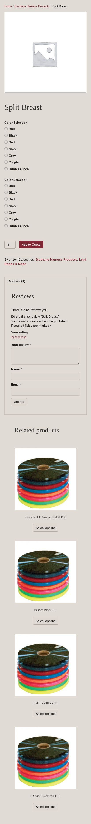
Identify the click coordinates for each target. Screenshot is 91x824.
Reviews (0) (16, 281)
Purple (14, 162)
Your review (21, 344)
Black (13, 135)
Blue (12, 129)
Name (16, 369)
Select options (45, 528)
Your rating (19, 332)
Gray (12, 155)
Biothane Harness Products (32, 6)
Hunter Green (19, 169)
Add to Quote (31, 244)
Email (16, 384)
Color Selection (16, 122)
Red (12, 142)
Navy (12, 149)
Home (8, 6)
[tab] (45, 281)
